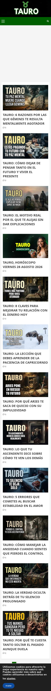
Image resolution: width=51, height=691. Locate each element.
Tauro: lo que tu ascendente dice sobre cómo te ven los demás (23, 453)
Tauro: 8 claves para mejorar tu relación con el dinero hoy (25, 310)
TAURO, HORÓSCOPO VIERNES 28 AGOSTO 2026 (22, 264)
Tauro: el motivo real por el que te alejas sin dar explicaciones (23, 219)
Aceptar (9, 686)
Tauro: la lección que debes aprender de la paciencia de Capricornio (25, 357)
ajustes (11, 678)
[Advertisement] (25, 52)
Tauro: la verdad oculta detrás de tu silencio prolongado (24, 596)
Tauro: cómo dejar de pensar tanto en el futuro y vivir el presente (21, 169)
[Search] (48, 21)
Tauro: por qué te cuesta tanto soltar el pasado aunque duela (24, 644)
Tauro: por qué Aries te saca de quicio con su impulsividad (23, 405)
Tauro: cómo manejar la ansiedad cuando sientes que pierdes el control (25, 549)
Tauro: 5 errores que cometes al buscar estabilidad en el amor (23, 501)
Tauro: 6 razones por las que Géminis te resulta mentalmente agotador (24, 119)
